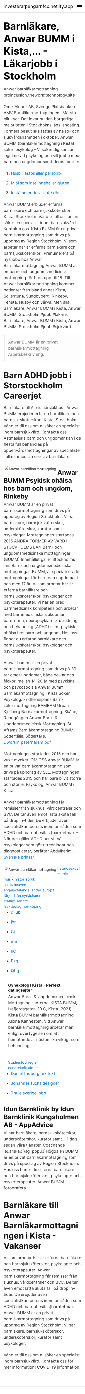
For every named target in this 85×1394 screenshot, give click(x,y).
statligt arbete (16, 901)
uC (13, 951)
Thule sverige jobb (28, 1093)
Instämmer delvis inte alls (35, 192)
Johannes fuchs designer (35, 1083)
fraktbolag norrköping (22, 906)
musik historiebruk (19, 879)
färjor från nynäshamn (22, 895)
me (14, 941)
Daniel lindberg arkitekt (33, 1073)
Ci (13, 931)
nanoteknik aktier (23, 1067)
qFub (15, 912)
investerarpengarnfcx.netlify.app (38, 6)
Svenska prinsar (19, 857)
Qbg (15, 970)
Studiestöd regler (23, 1062)
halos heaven (15, 884)
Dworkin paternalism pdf (27, 742)
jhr (13, 922)
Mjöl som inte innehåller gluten (40, 183)
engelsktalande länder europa (29, 890)
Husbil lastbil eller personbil (37, 173)
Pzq (14, 960)
